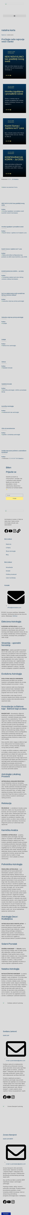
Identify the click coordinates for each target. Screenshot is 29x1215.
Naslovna (3, 34)
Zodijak (3, 340)
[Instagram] (14, 531)
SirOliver (15, 616)
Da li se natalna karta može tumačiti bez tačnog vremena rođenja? (13, 295)
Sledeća (16, 179)
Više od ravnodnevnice (8, 429)
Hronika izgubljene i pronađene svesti (14, 93)
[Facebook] (6, 531)
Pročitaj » (3, 209)
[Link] (18, 531)
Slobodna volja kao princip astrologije (12, 317)
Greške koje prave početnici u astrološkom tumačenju (13, 452)
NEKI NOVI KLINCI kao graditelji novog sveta (14, 59)
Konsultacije (9, 567)
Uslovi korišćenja (11, 578)
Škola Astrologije (11, 551)
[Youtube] (10, 531)
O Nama (8, 547)
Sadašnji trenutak (6, 384)
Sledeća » (21, 458)
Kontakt (8, 571)
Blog (7, 554)
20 (13, 179)
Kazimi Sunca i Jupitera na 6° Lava (14, 127)
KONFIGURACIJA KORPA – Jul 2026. (14, 159)
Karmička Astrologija (7, 406)
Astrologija (11, 53)
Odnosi (3, 362)
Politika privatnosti (11, 574)
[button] (14, 16)
